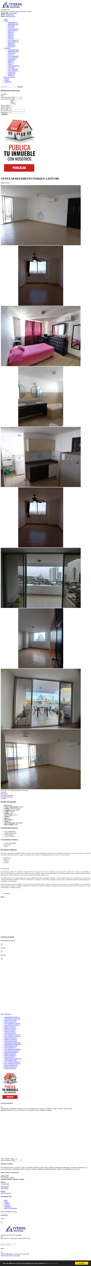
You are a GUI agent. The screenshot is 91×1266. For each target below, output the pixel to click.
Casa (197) (11, 54)
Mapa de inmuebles (9, 77)
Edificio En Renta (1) (10, 1055)
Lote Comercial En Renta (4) (12, 1063)
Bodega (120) (12, 53)
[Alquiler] (13, 102)
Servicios (6, 78)
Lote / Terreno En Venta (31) (12, 1034)
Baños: (3, 108)
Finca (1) (10, 64)
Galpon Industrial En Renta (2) (13, 1058)
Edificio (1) (11, 33)
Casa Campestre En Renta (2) (12, 1049)
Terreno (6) (11, 75)
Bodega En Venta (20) (10, 1020)
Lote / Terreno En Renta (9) (12, 1062)
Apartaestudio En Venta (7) (12, 1017)
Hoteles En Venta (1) (10, 1031)
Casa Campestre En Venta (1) (12, 1023)
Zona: (2, 95)
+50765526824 (9, 14)
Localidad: (4, 94)
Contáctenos (7, 82)
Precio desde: (4, 110)
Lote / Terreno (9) (13, 69)
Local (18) (11, 38)
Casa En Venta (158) (10, 1022)
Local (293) (11, 67)
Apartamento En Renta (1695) (12, 1044)
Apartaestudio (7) (13, 22)
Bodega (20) (11, 25)
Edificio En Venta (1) (10, 1028)
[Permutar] (13, 104)
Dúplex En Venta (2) (10, 1026)
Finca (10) (11, 35)
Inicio (5, 19)
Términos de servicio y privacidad (10, 1255)
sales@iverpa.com (6, 1193)
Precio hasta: (4, 112)
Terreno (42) (11, 46)
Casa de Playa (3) (13, 57)
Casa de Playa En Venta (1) (12, 1025)
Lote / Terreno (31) (13, 40)
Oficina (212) (11, 72)
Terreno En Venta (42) (10, 1041)
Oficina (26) (11, 43)
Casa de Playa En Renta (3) (12, 1050)
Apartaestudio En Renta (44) (12, 1042)
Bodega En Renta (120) (11, 1046)
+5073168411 (13, 13)
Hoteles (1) (11, 37)
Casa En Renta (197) (10, 1047)
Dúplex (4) (11, 61)
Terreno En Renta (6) (10, 1068)
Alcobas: (3, 107)
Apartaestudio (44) (13, 49)
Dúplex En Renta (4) (10, 1054)
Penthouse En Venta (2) (11, 1039)
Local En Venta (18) (10, 1033)
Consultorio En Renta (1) (11, 1052)
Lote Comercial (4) (13, 41)
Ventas (6, 21)
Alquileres (7, 48)
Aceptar (81, 1263)
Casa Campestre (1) (13, 29)
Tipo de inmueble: (6, 97)
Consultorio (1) (12, 59)
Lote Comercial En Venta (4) (12, 1036)
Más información (51, 1263)
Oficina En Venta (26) (10, 1038)
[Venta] (13, 100)
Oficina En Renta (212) (10, 1065)
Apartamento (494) (13, 24)
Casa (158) (11, 27)
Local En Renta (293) (10, 1060)
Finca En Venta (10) (10, 1030)
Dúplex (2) (11, 32)
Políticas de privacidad (10, 1208)
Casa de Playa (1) (13, 30)
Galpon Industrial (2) (14, 65)
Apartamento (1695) (13, 51)
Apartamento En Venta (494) (12, 1018)
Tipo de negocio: (5, 105)
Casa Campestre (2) (13, 56)
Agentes (6, 80)
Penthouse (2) (12, 45)
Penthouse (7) (12, 74)
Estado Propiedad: (6, 99)
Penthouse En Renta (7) (11, 1066)
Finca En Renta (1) (9, 1057)
